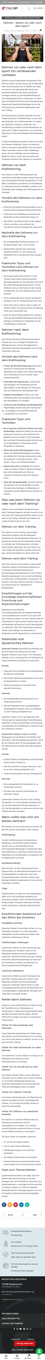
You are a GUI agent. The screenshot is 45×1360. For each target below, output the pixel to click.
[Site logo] (10, 8)
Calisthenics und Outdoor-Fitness (27, 18)
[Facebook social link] (4, 1204)
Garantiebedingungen (15, 1299)
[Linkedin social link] (21, 1204)
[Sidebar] (3, 411)
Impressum (16, 1339)
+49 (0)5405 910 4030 (11, 1287)
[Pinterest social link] (15, 1204)
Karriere (31, 1339)
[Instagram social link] (17, 1329)
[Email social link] (10, 1204)
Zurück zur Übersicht (22, 1215)
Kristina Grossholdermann (14, 31)
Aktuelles (9, 18)
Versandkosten (7, 1294)
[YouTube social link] (20, 1329)
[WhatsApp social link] (27, 1204)
